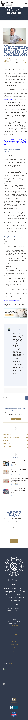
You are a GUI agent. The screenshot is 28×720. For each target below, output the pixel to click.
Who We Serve (14, 641)
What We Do (14, 638)
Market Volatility (7, 62)
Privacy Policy (14, 644)
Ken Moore (23, 61)
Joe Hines (15, 494)
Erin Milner (15, 464)
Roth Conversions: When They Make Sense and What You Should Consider (19, 480)
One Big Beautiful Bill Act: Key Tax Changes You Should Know (19, 490)
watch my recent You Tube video (12, 300)
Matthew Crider (17, 473)
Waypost (10, 663)
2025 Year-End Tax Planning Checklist (18, 470)
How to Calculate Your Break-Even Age (19, 461)
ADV (14, 648)
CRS (14, 651)
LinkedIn (15, 376)
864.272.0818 (15, 615)
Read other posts (19, 380)
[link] (14, 674)
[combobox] (13, 397)
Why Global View (14, 634)
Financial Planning (7, 59)
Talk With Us (15, 419)
